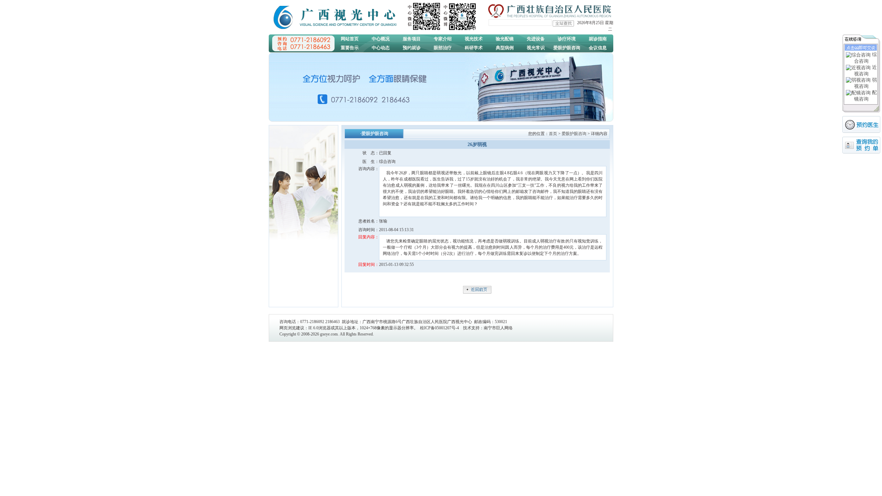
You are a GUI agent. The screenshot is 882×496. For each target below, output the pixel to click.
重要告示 (350, 47)
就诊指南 (598, 38)
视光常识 (536, 47)
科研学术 (474, 47)
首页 (553, 133)
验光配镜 (505, 38)
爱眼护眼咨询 (566, 47)
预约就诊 (412, 47)
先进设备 (536, 38)
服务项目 (412, 38)
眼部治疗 (443, 47)
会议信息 (598, 47)
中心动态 (381, 47)
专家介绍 (443, 38)
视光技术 (474, 38)
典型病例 (505, 47)
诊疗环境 (567, 38)
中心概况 (381, 38)
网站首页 (350, 38)
